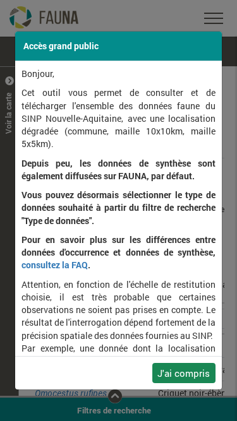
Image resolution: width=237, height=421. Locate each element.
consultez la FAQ (54, 265)
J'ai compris (183, 373)
